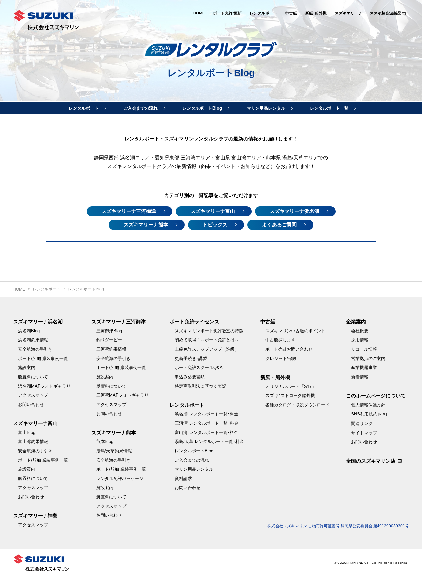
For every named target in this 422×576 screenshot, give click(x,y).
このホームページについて (376, 395)
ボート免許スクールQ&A (199, 367)
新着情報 (359, 376)
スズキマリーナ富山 (213, 211)
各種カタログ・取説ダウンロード (297, 404)
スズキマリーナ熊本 (146, 224)
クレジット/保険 (281, 358)
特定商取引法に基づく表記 (200, 386)
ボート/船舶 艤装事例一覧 (43, 358)
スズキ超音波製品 (385, 13)
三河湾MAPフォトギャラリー (124, 395)
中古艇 (291, 13)
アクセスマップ (33, 395)
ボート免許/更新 (227, 13)
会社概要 (359, 330)
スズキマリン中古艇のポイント (295, 330)
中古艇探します (280, 340)
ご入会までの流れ (140, 108)
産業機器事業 (364, 367)
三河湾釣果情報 (111, 349)
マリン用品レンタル (266, 108)
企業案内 (356, 321)
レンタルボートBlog (202, 108)
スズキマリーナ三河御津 (129, 211)
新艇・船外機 (275, 377)
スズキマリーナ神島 (35, 515)
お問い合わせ (31, 404)
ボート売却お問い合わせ (289, 349)
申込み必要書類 (190, 376)
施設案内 (26, 367)
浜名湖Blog (29, 330)
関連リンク (362, 423)
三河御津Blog (109, 330)
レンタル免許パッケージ (119, 478)
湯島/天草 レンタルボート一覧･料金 (209, 441)
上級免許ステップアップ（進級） (207, 349)
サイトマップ (364, 432)
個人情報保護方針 (368, 404)
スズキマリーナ (348, 13)
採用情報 (359, 340)
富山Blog (26, 432)
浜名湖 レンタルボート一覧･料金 (206, 414)
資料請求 (183, 478)
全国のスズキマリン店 (371, 460)
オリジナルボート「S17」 (290, 386)
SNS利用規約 (369, 414)
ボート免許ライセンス (194, 321)
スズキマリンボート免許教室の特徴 (209, 330)
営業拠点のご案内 (368, 358)
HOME (199, 13)
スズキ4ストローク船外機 (290, 395)
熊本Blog (104, 441)
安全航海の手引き (35, 349)
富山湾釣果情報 (33, 441)
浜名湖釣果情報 (33, 340)
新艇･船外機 (316, 13)
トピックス (215, 224)
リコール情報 (364, 349)
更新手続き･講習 (191, 358)
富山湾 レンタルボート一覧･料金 (206, 432)
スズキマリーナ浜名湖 (294, 211)
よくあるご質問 (279, 224)
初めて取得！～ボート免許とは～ (207, 340)
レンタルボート (263, 13)
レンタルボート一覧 (329, 108)
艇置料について (33, 376)
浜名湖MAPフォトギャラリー (46, 386)
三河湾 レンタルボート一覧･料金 (206, 423)
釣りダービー (109, 340)
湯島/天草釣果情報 (114, 450)
